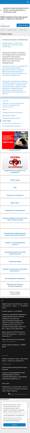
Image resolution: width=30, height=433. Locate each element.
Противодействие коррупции (11, 126)
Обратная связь (23, 25)
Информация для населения (11, 118)
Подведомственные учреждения (12, 112)
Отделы (4, 109)
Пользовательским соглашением (12, 417)
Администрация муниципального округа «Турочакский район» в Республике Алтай (16, 10)
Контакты (5, 355)
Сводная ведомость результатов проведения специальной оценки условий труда (12, 44)
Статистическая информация (11, 123)
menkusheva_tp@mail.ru (9, 341)
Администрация (12, 30)
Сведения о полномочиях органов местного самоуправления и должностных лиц (13, 105)
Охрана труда (23, 30)
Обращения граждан (8, 115)
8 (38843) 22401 (5, 26)
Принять (14, 425)
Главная (2, 30)
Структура (5, 101)
